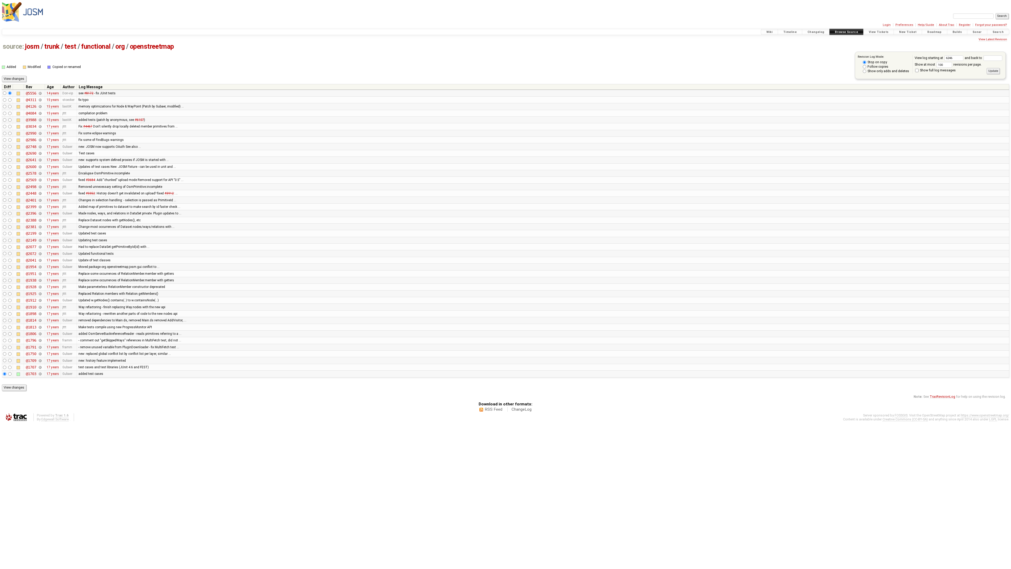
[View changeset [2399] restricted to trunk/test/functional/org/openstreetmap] (40, 207)
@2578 (31, 173)
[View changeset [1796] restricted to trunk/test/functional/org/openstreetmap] (40, 340)
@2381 (31, 227)
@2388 (31, 220)
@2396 (31, 213)
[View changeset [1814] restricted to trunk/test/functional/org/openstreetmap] (40, 320)
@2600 (31, 167)
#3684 (90, 180)
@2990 (31, 133)
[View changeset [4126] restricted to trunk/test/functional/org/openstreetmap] (40, 106)
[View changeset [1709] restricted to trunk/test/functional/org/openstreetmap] (40, 361)
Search (998, 32)
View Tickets (879, 32)
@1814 (31, 320)
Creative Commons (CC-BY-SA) (905, 419)
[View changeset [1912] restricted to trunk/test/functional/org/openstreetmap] (40, 300)
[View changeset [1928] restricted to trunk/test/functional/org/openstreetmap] (40, 287)
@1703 (31, 374)
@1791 (31, 347)
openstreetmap (152, 46)
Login (887, 25)
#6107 (139, 120)
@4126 (31, 106)
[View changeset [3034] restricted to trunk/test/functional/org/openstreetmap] (40, 126)
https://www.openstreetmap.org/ (985, 415)
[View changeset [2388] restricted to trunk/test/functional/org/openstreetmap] (40, 220)
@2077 (31, 247)
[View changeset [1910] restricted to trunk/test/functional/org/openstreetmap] (40, 307)
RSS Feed (493, 409)
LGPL (993, 419)
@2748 (31, 147)
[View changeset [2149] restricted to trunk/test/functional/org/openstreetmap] (40, 240)
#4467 (87, 126)
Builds (957, 32)
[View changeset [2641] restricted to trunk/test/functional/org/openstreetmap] (40, 160)
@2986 (31, 140)
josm (32, 46)
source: (13, 46)
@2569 (31, 180)
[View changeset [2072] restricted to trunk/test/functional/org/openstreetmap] (40, 254)
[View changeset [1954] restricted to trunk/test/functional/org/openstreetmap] (40, 267)
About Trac (946, 25)
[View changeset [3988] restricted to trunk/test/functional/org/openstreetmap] (40, 120)
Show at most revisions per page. (948, 64)
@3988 (31, 120)
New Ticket (907, 32)
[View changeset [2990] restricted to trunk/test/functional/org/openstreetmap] (40, 133)
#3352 (90, 193)
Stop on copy (877, 62)
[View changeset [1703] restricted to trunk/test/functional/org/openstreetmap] (40, 374)
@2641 (31, 160)
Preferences (904, 25)
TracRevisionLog (942, 397)
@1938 (31, 280)
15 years (53, 100)
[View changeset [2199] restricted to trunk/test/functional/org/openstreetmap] (40, 233)
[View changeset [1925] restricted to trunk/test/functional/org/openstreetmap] (40, 294)
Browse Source (846, 32)
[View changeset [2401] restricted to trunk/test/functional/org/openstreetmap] (40, 200)
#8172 (88, 93)
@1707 (31, 367)
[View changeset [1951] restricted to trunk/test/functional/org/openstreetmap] (40, 274)
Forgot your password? (991, 25)
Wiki (769, 32)
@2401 (31, 200)
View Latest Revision (993, 39)
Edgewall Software (55, 419)
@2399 (31, 207)
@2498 (31, 187)
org (120, 46)
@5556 (31, 93)
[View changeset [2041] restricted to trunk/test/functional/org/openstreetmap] (40, 260)
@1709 (31, 361)
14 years (53, 93)
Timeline (790, 32)
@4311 (31, 100)
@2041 (31, 260)
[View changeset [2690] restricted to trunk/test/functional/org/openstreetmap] (40, 153)
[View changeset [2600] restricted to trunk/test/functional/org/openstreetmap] (40, 167)
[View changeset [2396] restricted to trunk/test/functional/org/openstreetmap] (40, 213)
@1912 (31, 300)
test (70, 46)
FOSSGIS (901, 415)
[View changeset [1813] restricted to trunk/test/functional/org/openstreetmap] (40, 327)
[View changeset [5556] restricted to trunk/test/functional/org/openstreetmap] (40, 93)
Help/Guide (926, 25)
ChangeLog (522, 409)
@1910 (31, 307)
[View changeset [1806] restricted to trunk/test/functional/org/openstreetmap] (40, 334)
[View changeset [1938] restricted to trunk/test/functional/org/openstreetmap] (40, 280)
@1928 (31, 287)
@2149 (31, 240)
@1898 (31, 314)
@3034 (31, 126)
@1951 (31, 274)
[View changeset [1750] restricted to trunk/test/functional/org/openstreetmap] (40, 354)
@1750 (31, 354)
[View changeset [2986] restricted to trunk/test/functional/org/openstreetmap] (40, 140)
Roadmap (934, 32)
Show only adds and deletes (888, 71)
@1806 (31, 334)
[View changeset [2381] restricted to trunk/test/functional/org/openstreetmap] (40, 227)
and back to (974, 58)
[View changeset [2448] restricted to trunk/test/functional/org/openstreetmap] (40, 193)
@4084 (31, 113)
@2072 (31, 254)
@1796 (31, 340)
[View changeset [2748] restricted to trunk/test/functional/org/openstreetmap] (40, 147)
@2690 (31, 153)
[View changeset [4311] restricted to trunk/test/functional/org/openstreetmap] (40, 100)
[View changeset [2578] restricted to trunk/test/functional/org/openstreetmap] (40, 173)
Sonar (977, 32)
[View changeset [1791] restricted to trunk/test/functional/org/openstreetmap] (40, 347)
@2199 (31, 233)
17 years (53, 126)
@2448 (31, 193)
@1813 (31, 327)
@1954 (31, 267)
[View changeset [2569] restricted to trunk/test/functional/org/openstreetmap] (40, 180)
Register (964, 25)
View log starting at (929, 58)
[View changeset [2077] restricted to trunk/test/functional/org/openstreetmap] (40, 247)
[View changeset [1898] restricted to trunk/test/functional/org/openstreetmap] (40, 314)
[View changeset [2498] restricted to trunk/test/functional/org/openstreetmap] (40, 187)
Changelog (815, 32)
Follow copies (877, 66)
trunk (52, 46)
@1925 (31, 294)
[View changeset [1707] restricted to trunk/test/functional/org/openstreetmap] (40, 367)
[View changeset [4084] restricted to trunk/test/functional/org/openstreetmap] (40, 113)
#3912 (169, 193)
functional (95, 46)
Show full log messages (937, 70)
